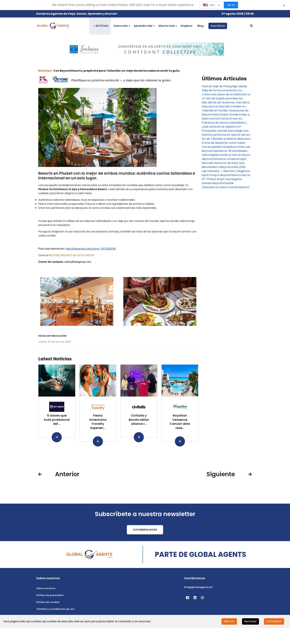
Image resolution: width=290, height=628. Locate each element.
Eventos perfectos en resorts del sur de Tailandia (226, 135)
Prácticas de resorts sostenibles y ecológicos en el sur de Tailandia (224, 123)
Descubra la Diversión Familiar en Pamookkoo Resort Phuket (224, 107)
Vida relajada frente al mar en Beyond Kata (227, 155)
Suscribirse (218, 26)
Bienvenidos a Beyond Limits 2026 (223, 167)
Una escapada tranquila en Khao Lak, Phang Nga (226, 147)
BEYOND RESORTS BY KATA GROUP (71, 255)
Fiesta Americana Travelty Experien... (98, 421)
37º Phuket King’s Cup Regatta (222, 179)
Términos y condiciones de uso (55, 609)
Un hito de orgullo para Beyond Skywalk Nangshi (222, 98)
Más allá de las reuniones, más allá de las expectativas (226, 103)
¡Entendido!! (274, 621)
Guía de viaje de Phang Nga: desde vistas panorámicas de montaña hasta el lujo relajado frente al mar (224, 86)
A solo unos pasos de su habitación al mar (226, 94)
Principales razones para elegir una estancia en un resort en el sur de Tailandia (225, 131)
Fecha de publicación (52, 336)
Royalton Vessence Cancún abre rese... (180, 421)
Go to (231, 5)
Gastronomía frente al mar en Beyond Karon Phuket (222, 119)
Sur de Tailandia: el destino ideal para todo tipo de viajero (226, 139)
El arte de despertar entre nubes (223, 143)
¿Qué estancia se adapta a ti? (221, 127)
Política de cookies (48, 602)
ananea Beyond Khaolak (218, 183)
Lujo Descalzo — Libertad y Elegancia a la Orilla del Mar (226, 171)
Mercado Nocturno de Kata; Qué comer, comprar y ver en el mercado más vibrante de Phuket (226, 163)
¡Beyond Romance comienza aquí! (224, 159)
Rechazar (250, 621)
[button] (211, 5)
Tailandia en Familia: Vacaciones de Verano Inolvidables (225, 111)
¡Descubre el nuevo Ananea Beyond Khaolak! (225, 187)
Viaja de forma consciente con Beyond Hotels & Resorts (222, 90)
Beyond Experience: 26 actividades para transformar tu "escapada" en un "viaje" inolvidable (225, 151)
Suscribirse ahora (145, 529)
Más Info (229, 621)
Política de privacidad (49, 595)
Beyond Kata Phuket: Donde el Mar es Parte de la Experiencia (226, 115)
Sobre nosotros (45, 588)
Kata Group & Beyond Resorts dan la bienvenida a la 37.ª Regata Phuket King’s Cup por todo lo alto (226, 175)
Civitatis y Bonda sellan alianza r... (139, 419)
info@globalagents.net (198, 587)
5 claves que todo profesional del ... (57, 419)
